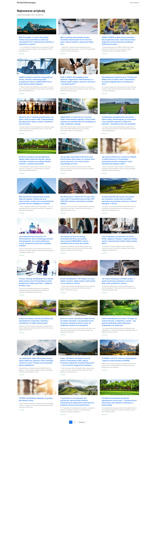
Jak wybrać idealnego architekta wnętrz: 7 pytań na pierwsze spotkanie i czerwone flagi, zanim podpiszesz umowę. (118, 281)
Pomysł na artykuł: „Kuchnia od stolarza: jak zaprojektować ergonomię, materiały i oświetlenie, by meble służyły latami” (36, 321)
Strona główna (134, 2)
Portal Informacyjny (26, 2)
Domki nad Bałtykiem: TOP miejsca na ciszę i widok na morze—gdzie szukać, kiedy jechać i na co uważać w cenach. (77, 281)
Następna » (82, 422)
